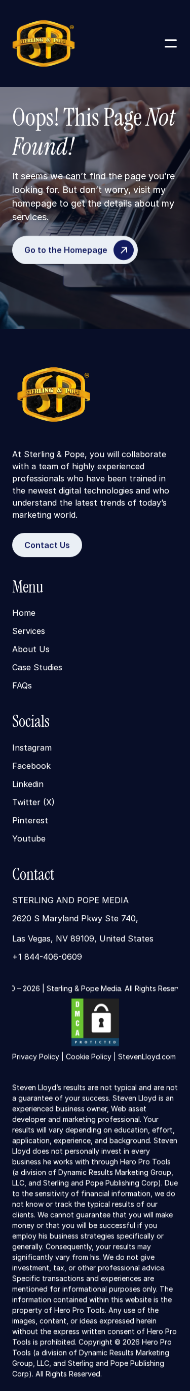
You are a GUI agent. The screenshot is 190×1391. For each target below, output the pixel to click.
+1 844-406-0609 (47, 957)
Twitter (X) (33, 802)
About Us (31, 649)
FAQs (22, 686)
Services (28, 631)
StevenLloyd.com (147, 1056)
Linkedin (28, 784)
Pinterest (30, 820)
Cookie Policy (88, 1056)
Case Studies (37, 668)
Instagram (32, 747)
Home (23, 613)
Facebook (31, 766)
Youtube (29, 838)
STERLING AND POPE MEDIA (70, 900)
